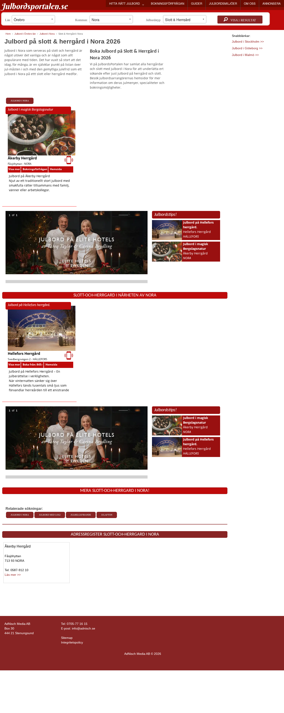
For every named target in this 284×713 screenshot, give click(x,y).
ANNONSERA (271, 3)
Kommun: (82, 20)
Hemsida (56, 169)
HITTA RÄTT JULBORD (124, 3)
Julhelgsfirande (81, 515)
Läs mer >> (13, 574)
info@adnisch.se (83, 628)
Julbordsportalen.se (34, 6)
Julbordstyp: (154, 20)
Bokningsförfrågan (35, 169)
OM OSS (250, 3)
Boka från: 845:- (33, 364)
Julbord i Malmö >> (245, 55)
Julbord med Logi (49, 515)
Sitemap (67, 638)
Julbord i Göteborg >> (247, 48)
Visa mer (14, 169)
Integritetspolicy (72, 642)
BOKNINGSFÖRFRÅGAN (167, 3)
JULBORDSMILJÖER (223, 3)
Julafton (106, 515)
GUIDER (196, 3)
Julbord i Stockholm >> (248, 41)
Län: (8, 20)
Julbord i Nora (20, 100)
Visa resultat (242, 20)
